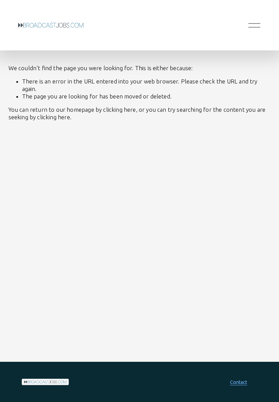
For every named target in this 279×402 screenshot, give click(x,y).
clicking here (119, 109)
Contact (238, 382)
